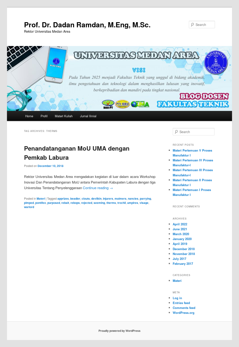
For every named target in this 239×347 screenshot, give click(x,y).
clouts (86, 198)
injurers (108, 198)
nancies (133, 198)
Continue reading (98, 187)
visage (144, 203)
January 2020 (182, 239)
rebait (65, 203)
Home (29, 116)
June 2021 (180, 229)
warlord (29, 207)
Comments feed (184, 307)
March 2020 (181, 234)
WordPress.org (183, 312)
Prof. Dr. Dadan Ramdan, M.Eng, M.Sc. (87, 24)
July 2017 (179, 258)
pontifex (40, 203)
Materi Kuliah (64, 116)
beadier (75, 198)
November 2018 (184, 253)
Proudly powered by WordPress (119, 331)
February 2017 (183, 263)
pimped (29, 203)
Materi (41, 198)
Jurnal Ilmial (88, 116)
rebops (75, 203)
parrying (145, 198)
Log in (177, 298)
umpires (132, 203)
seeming (99, 203)
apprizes (63, 198)
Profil (44, 116)
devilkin (96, 198)
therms (111, 203)
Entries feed (181, 303)
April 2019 (180, 243)
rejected (86, 203)
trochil (121, 203)
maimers (121, 198)
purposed (53, 203)
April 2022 (180, 224)
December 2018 (184, 249)
